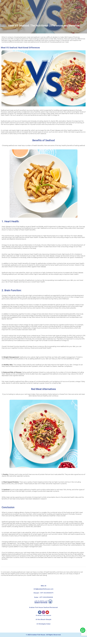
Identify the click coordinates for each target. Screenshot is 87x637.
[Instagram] (43, 612)
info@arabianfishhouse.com (43, 589)
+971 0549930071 (46, 593)
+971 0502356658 (46, 597)
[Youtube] (47, 612)
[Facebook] (39, 612)
